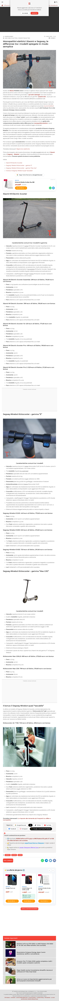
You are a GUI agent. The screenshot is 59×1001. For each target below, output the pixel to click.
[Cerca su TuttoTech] (57, 2)
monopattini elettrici (41, 123)
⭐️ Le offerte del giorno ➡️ (14, 870)
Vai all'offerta (20, 188)
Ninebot (16, 154)
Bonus (12, 90)
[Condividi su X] (50, 860)
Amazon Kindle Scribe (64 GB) (24, 182)
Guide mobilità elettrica (11, 38)
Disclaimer (47, 997)
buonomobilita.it (49, 106)
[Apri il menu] (2, 2)
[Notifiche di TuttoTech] (55, 2)
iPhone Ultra (8, 5)
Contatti (13, 997)
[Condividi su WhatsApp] (50, 188)
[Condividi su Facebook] (54, 860)
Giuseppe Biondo (9, 36)
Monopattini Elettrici (24, 38)
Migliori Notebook (52, 5)
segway (14, 855)
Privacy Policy (32, 997)
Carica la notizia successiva (29, 908)
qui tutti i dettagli (34, 94)
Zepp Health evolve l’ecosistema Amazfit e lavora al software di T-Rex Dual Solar (35, 971)
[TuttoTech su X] (30, 825)
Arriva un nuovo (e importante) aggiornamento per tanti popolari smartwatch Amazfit (34, 980)
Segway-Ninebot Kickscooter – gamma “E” (19, 165)
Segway (10, 154)
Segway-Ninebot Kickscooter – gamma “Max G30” (21, 168)
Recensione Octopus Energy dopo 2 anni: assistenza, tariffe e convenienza (31, 953)
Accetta (34, 13)
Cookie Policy (40, 997)
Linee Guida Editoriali (22, 997)
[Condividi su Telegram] (53, 188)
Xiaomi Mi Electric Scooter (14, 163)
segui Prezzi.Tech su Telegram (34, 843)
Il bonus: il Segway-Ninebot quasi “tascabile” (19, 170)
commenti (52, 38)
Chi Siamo (7, 997)
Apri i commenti (8, 860)
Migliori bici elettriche (23, 149)
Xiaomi (52, 152)
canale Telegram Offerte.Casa (28, 847)
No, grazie (25, 13)
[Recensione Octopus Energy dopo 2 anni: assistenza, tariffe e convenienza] (11, 953)
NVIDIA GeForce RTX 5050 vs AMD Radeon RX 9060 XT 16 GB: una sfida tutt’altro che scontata (35, 944)
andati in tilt (42, 96)
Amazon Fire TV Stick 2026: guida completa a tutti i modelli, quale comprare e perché (34, 962)
